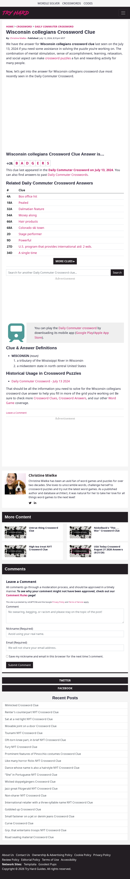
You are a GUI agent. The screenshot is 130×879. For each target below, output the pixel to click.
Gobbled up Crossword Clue (23, 809)
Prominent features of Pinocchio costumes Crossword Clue (43, 754)
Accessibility (68, 860)
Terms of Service (76, 602)
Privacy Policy (58, 602)
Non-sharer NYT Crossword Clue (25, 795)
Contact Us (23, 855)
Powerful (25, 240)
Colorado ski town (31, 228)
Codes (88, 3)
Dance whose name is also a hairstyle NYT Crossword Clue (42, 768)
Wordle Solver (49, 3)
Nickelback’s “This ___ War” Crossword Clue (107, 529)
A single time (28, 253)
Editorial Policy (30, 860)
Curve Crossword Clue (19, 823)
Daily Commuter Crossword (54, 26)
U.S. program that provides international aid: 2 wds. (55, 246)
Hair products (28, 221)
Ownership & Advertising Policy (52, 855)
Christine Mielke (18, 38)
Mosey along (28, 215)
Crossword (24, 26)
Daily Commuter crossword (78, 328)
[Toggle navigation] (123, 12)
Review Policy (10, 860)
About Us (8, 855)
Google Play (84, 333)
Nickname (19, 628)
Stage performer (30, 234)
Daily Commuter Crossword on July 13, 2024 (80, 170)
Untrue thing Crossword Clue (43, 529)
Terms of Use (50, 860)
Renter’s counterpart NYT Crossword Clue (32, 712)
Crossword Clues (45, 398)
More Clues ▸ (65, 261)
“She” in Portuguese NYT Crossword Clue (31, 775)
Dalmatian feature (31, 209)
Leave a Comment (16, 412)
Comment (12, 606)
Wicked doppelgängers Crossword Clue (30, 781)
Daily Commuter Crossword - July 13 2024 (41, 381)
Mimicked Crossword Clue (21, 705)
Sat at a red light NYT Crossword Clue (29, 719)
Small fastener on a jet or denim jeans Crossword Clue (39, 816)
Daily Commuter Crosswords (68, 175)
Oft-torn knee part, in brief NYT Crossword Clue (35, 740)
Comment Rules (17, 595)
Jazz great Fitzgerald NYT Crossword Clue (31, 788)
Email (16, 642)
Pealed (23, 203)
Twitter (65, 680)
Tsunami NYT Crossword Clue (23, 733)
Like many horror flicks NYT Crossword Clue (33, 761)
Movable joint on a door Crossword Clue (31, 726)
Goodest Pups (47, 864)
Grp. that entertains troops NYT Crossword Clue (35, 830)
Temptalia (30, 864)
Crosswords (71, 3)
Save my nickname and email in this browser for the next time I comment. (56, 656)
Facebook (65, 688)
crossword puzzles (58, 58)
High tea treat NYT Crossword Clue (40, 548)
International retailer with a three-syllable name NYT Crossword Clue (49, 802)
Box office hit (28, 196)
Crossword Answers (72, 398)
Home (10, 26)
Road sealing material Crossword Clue (29, 837)
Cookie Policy (82, 855)
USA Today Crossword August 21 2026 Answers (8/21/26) (108, 549)
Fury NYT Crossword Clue (21, 747)
